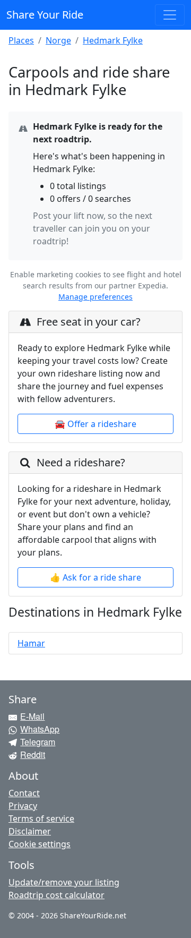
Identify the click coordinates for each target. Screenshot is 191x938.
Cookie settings (39, 844)
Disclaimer (29, 831)
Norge (58, 40)
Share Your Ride (44, 14)
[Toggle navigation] (170, 14)
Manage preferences (95, 297)
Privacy (22, 806)
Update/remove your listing (63, 882)
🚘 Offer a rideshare (95, 424)
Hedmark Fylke (113, 40)
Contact (24, 793)
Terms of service (41, 818)
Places (21, 40)
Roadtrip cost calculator (56, 895)
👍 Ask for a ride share (95, 577)
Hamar (31, 643)
